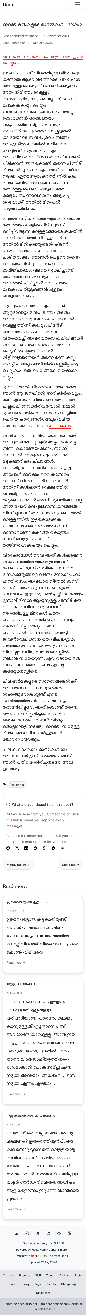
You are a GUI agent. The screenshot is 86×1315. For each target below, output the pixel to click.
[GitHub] (58, 1233)
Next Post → (70, 865)
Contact (8, 1275)
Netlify (43, 1249)
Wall (38, 1275)
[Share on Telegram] (53, 848)
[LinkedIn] (48, 1233)
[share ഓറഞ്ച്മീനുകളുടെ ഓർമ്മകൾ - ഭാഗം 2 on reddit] (35, 848)
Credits (51, 1284)
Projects (24, 1275)
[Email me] (16, 1233)
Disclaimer (43, 1293)
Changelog (68, 1284)
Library (25, 1284)
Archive (64, 1275)
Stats (78, 1275)
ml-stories (17, 784)
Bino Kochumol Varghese (37, 1243)
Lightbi (53, 1249)
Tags (38, 1284)
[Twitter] (37, 1233)
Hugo (35, 1249)
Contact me (56, 814)
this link (13, 820)
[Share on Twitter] (17, 848)
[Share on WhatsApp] (44, 848)
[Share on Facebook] (8, 848)
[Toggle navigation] (77, 4)
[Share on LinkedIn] (26, 848)
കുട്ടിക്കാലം (60, 426)
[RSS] (69, 1233)
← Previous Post (18, 865)
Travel (50, 1275)
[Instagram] (27, 1233)
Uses (12, 1284)
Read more (14, 963)
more (63, 1249)
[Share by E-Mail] (62, 848)
